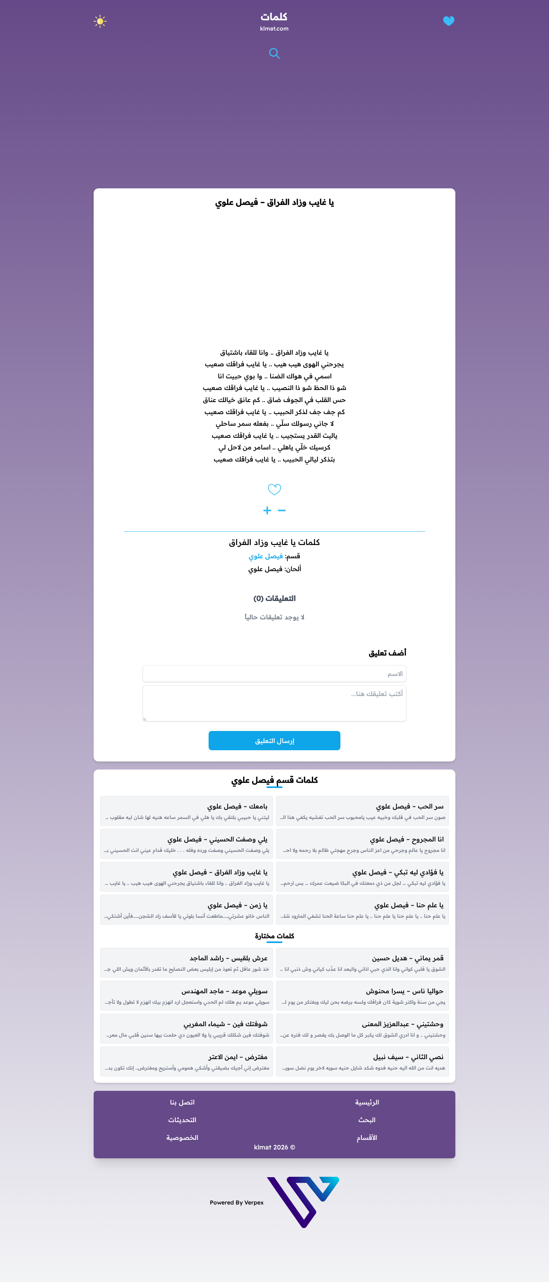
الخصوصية (182, 1137)
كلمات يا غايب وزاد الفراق (274, 542)
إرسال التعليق (274, 741)
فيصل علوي (266, 556)
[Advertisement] (274, 124)
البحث (366, 1120)
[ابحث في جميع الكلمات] (274, 53)
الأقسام (367, 1137)
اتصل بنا (182, 1102)
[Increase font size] (267, 510)
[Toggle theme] (100, 21)
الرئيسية (367, 1102)
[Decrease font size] (281, 510)
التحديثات (182, 1120)
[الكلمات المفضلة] (448, 21)
